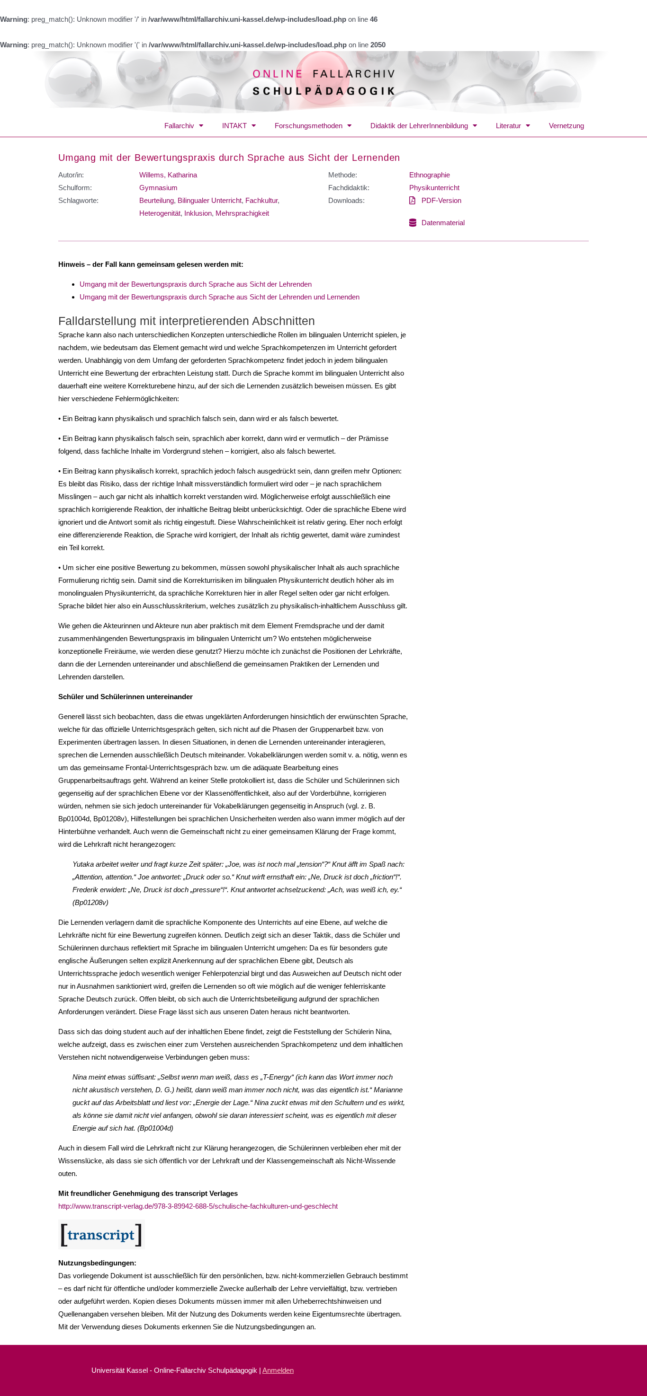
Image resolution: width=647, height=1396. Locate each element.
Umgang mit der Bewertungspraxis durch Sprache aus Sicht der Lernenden (229, 157)
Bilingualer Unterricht (210, 200)
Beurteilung (156, 200)
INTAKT (234, 126)
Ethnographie (429, 175)
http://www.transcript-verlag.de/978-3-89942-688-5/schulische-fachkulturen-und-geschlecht (198, 1206)
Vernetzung (566, 126)
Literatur (508, 126)
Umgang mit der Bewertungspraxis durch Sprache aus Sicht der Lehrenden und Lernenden (219, 297)
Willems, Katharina (168, 175)
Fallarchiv (179, 126)
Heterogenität (159, 213)
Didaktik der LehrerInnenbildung (419, 126)
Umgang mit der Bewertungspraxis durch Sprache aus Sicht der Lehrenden (196, 284)
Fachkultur (261, 200)
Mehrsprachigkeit (242, 213)
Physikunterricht (434, 188)
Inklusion (198, 213)
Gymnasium (158, 188)
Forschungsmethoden (308, 126)
